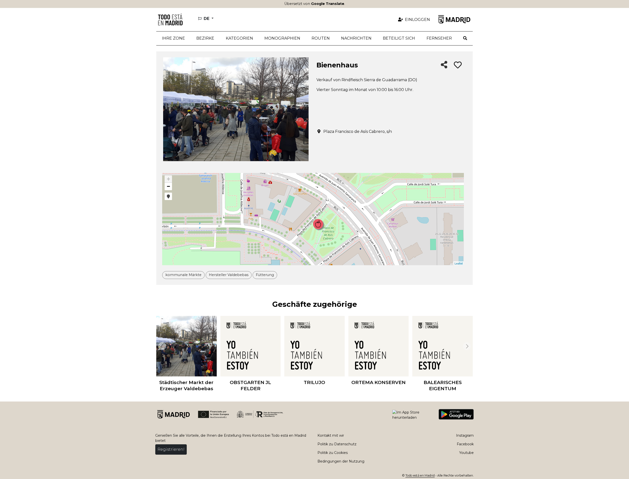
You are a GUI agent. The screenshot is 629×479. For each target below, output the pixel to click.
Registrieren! (171, 449)
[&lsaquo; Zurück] (161, 346)
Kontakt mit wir (330, 435)
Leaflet (459, 263)
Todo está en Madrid (420, 475)
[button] (205, 38)
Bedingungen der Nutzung (340, 461)
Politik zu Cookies (332, 452)
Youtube (466, 452)
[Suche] (465, 38)
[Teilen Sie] (444, 65)
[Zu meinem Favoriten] (458, 65)
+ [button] (168, 179)
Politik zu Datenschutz (337, 444)
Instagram (465, 435)
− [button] (168, 186)
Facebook (465, 444)
